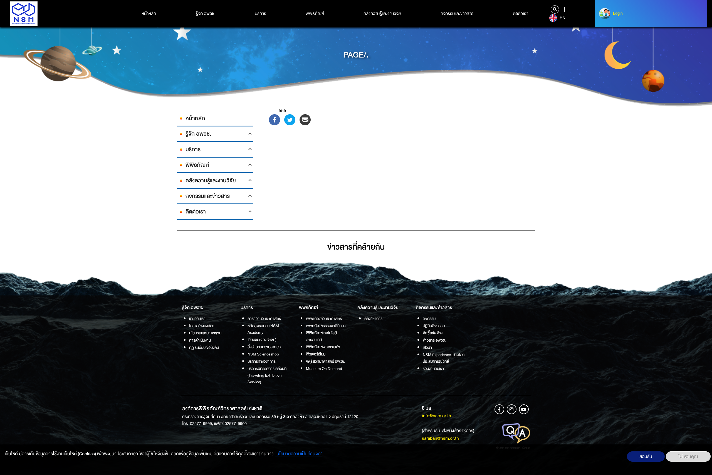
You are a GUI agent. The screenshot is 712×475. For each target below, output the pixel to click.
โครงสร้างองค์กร (201, 325)
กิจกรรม (429, 318)
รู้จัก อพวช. (205, 13)
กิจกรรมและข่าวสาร (457, 13)
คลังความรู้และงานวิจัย (382, 13)
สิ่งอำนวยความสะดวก (264, 347)
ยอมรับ (645, 456)
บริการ (260, 13)
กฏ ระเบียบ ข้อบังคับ (204, 347)
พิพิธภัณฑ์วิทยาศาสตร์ (324, 318)
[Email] (305, 119)
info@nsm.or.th (436, 415)
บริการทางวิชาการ (262, 361)
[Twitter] (289, 119)
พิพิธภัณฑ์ (315, 13)
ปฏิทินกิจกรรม (434, 325)
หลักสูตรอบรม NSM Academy (263, 329)
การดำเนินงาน (200, 340)
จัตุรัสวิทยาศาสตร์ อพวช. (325, 361)
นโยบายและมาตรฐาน (205, 333)
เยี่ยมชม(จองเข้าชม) (262, 339)
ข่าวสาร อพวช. (434, 340)
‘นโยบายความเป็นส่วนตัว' (298, 453)
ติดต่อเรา (520, 13)
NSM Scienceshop (263, 354)
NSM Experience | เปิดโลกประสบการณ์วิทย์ (443, 358)
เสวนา (427, 347)
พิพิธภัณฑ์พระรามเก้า (323, 347)
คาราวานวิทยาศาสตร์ (264, 318)
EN (561, 17)
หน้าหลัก (149, 13)
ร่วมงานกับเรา (433, 368)
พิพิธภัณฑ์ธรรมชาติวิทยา (326, 325)
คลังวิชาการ (373, 318)
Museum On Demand (324, 368)
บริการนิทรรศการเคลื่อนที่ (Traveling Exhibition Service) (267, 375)
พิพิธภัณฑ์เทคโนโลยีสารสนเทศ (321, 336)
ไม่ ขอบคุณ (688, 456)
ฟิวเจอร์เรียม (315, 354)
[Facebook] (274, 119)
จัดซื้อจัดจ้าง (432, 333)
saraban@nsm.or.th (440, 438)
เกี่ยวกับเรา (197, 318)
